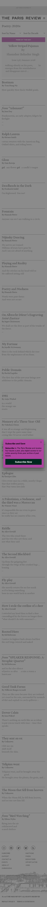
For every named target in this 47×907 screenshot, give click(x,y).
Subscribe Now (23, 462)
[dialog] (23, 453)
